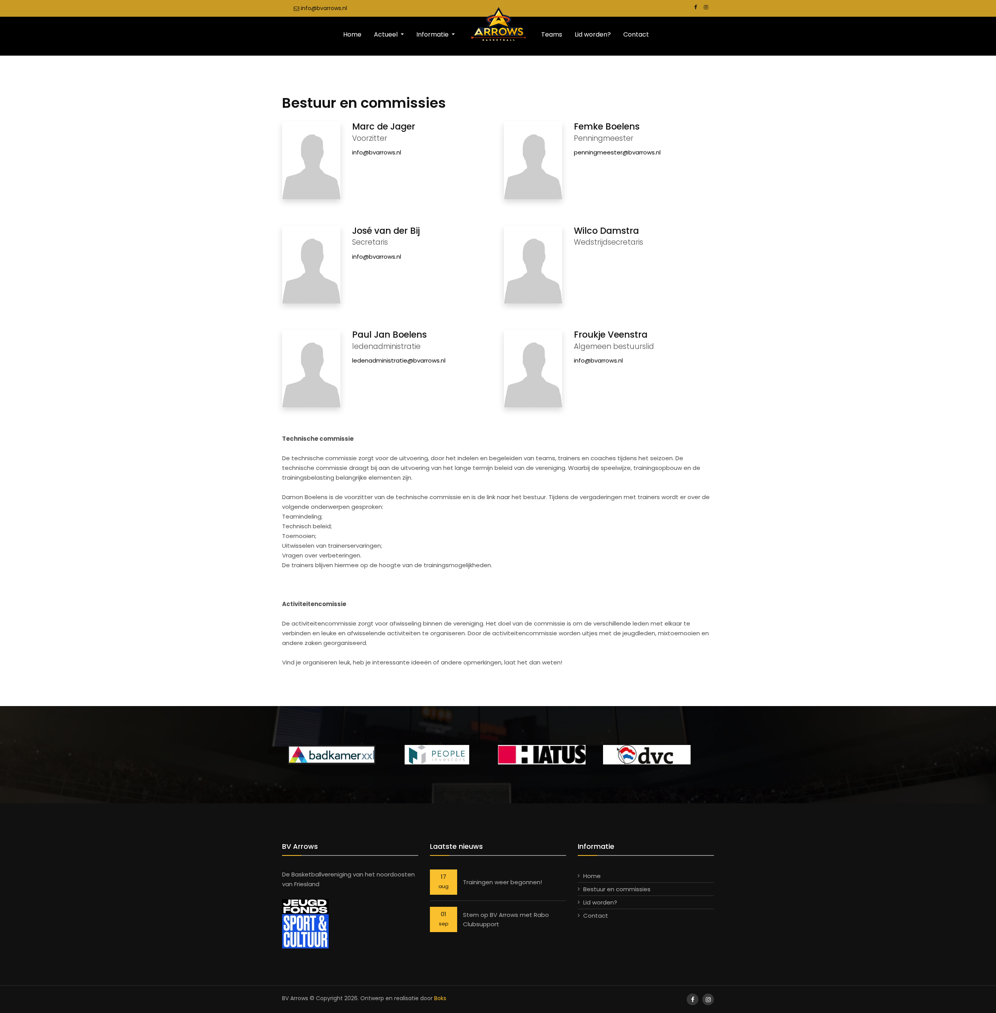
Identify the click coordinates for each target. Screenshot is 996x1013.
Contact (636, 34)
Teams (551, 34)
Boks (440, 998)
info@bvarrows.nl (323, 8)
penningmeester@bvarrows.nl (617, 152)
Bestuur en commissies (617, 889)
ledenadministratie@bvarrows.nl (398, 360)
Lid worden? (593, 34)
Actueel (386, 34)
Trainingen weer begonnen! (502, 882)
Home (352, 34)
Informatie (433, 34)
